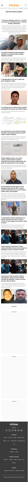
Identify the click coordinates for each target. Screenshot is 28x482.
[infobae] (14, 5)
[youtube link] (15, 430)
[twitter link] (9, 430)
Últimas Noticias (21, 440)
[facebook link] (6, 430)
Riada (5, 8)
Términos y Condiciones (9, 470)
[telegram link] (18, 430)
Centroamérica (14, 440)
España (15, 437)
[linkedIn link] (21, 430)
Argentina (6, 459)
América (5, 437)
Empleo (16, 451)
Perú (8, 440)
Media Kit (14, 462)
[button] (2, 5)
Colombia (10, 437)
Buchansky (14, 8)
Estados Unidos (21, 437)
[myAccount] (26, 5)
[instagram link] (12, 430)
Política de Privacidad (19, 470)
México (4, 440)
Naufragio (9, 8)
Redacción (12, 451)
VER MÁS (14, 306)
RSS (14, 444)
